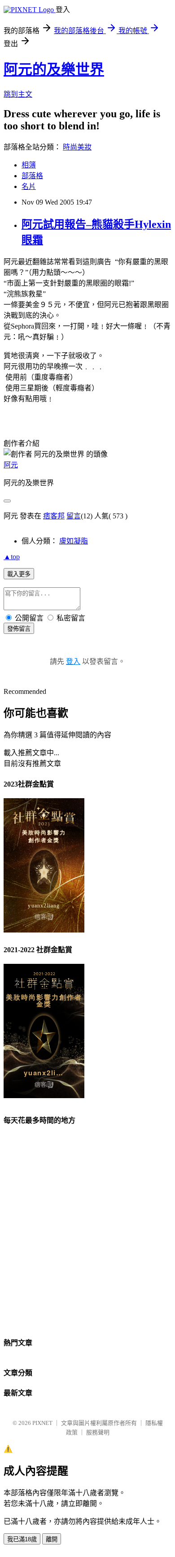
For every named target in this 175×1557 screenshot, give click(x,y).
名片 (29, 186)
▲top (12, 556)
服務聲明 (97, 1432)
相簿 (29, 165)
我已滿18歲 (22, 1539)
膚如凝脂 (73, 541)
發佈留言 (19, 628)
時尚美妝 (77, 147)
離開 (51, 1539)
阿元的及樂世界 (54, 69)
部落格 (32, 176)
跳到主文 (18, 94)
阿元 (11, 465)
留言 (73, 516)
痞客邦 (54, 516)
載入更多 (19, 574)
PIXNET (42, 1423)
